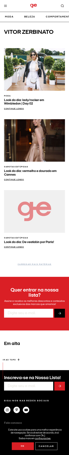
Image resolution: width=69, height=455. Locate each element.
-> (59, 313)
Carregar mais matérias (35, 264)
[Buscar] (62, 6)
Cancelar (46, 446)
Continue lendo (14, 109)
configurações (43, 438)
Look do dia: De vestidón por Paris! (29, 242)
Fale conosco (13, 423)
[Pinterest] (18, 410)
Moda (9, 17)
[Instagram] (8, 410)
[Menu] (5, 5)
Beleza (29, 17)
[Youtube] (27, 410)
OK (23, 446)
